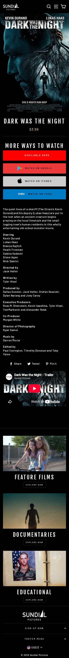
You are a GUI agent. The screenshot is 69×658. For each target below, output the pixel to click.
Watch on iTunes (38, 181)
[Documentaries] (34, 511)
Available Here (37, 155)
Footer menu (34, 639)
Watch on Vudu (40, 194)
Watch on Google (38, 168)
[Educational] (34, 568)
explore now (34, 485)
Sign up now (34, 628)
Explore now (34, 600)
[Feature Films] (34, 453)
